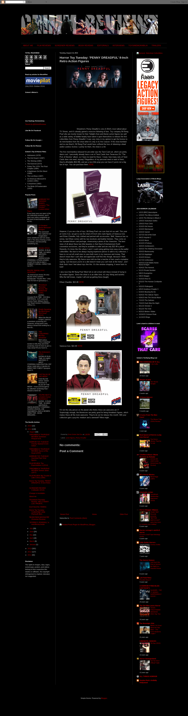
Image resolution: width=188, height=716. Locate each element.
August (32, 432)
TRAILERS (156, 45)
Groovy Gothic (155, 544)
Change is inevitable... (37, 493)
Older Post (124, 514)
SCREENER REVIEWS (64, 45)
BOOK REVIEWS (85, 45)
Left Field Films (145, 578)
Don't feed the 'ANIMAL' (38, 507)
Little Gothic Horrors (148, 542)
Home (94, 514)
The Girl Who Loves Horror (150, 606)
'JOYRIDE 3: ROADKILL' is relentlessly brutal (39, 523)
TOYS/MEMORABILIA (138, 45)
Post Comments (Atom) (78, 518)
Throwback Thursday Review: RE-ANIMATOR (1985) (43, 289)
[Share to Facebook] (103, 434)
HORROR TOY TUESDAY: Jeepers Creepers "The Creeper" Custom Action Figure (38, 205)
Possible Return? (145, 580)
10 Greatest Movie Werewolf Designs (45, 228)
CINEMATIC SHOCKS (148, 641)
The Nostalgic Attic (147, 623)
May (31, 535)
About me (32, 496)
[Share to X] (101, 434)
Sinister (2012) (44, 248)
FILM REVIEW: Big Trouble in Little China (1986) (40, 477)
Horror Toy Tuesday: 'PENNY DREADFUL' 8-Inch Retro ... (40, 483)
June (32, 532)
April (31, 538)
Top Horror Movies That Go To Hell (155, 441)
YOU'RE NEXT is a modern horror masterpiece (45, 397)
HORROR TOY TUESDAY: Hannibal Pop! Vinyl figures (39, 458)
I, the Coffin (154, 364)
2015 (30, 426)
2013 (30, 549)
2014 (30, 429)
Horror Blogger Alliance (149, 510)
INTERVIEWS (118, 45)
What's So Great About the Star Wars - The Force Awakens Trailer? (155, 629)
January (33, 545)
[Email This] (95, 434)
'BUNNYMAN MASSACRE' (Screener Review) (39, 518)
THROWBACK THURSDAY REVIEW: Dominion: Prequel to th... (39, 437)
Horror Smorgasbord (148, 659)
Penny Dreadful (81, 438)
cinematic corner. (146, 492)
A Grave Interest (146, 397)
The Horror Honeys (147, 560)
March (32, 541)
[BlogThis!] (98, 434)
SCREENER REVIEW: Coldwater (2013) (37, 489)
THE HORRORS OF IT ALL (150, 362)
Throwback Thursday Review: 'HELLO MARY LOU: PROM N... (39, 502)
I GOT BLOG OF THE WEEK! (44, 375)
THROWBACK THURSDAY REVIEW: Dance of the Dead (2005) (39, 451)
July (31, 528)
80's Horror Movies (147, 475)
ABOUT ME (28, 45)
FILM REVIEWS (44, 45)
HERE (91, 164)
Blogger (104, 698)
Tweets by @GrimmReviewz (35, 124)
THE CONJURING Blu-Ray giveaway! (43, 335)
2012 (30, 552)
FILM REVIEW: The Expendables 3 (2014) (38, 464)
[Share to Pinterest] (106, 434)
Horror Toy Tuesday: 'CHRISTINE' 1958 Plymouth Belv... (37, 512)
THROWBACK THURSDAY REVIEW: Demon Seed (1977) (39, 471)
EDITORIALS (103, 45)
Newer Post (64, 514)
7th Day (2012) (155, 643)
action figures (70, 438)
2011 (30, 555)
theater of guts (145, 380)
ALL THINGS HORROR (148, 676)
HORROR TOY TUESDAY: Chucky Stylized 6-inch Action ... (39, 444)
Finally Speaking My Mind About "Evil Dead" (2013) (45, 312)
